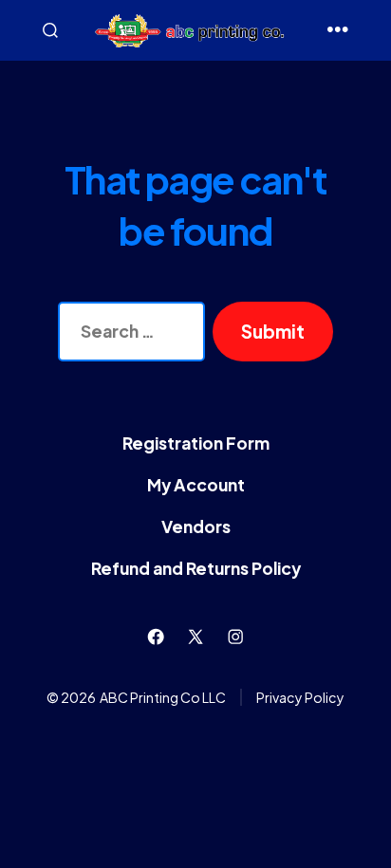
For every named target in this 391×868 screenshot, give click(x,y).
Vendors (196, 526)
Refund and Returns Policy (196, 568)
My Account (196, 484)
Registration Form (196, 443)
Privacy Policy (300, 697)
